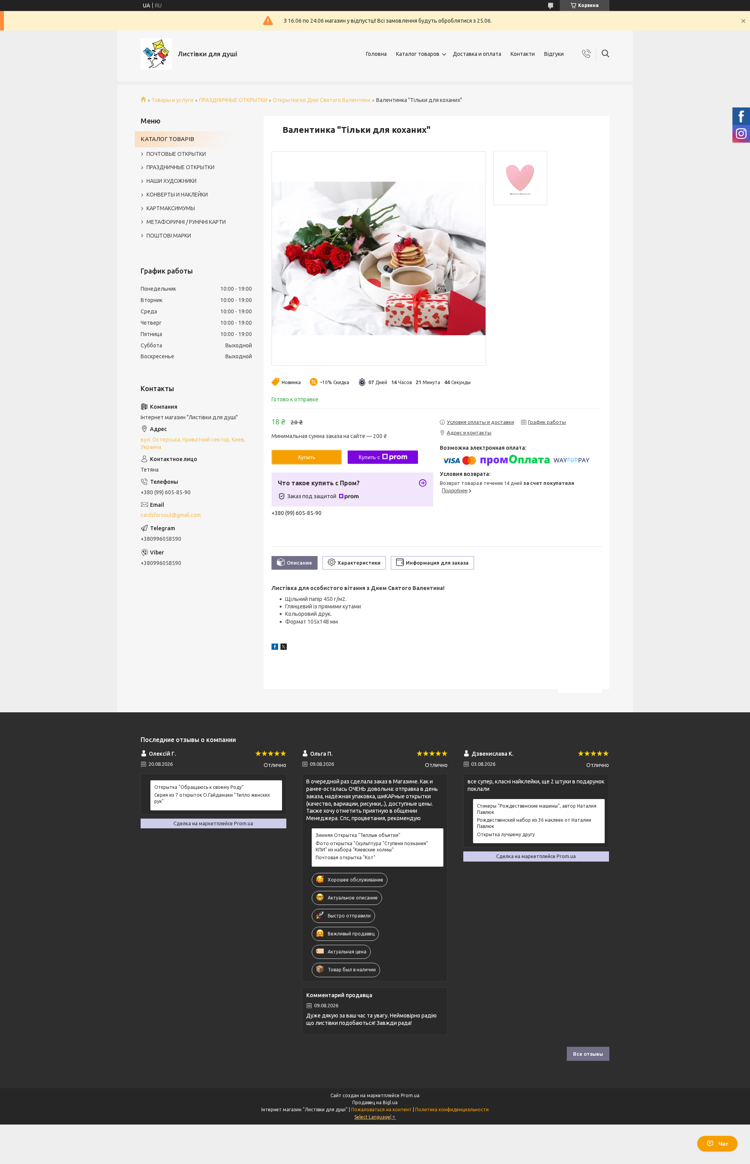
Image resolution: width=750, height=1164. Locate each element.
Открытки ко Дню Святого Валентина (321, 100)
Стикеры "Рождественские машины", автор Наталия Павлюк (536, 809)
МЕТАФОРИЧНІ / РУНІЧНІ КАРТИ (186, 222)
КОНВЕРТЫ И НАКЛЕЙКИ (177, 194)
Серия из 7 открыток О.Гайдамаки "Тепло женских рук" (212, 798)
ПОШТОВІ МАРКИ (168, 235)
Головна (376, 54)
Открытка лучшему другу (506, 834)
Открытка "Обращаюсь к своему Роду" (199, 787)
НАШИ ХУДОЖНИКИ (171, 181)
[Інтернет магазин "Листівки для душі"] (156, 54)
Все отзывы (588, 1054)
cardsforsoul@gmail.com (171, 515)
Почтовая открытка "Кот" (345, 857)
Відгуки (554, 54)
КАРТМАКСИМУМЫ (170, 208)
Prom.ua (410, 1095)
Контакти (523, 54)
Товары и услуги (172, 100)
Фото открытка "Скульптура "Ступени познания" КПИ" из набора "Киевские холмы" (372, 846)
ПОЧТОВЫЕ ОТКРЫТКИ (176, 154)
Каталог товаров (417, 54)
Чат (723, 1144)
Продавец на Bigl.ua (375, 1102)
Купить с (369, 457)
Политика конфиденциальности (452, 1109)
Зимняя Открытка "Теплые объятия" (358, 835)
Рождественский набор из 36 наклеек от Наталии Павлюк (534, 823)
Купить (306, 457)
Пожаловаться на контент (381, 1109)
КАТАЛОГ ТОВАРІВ (167, 139)
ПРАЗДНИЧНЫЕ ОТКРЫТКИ (233, 100)
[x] (283, 648)
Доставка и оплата (477, 54)
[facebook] (274, 648)
